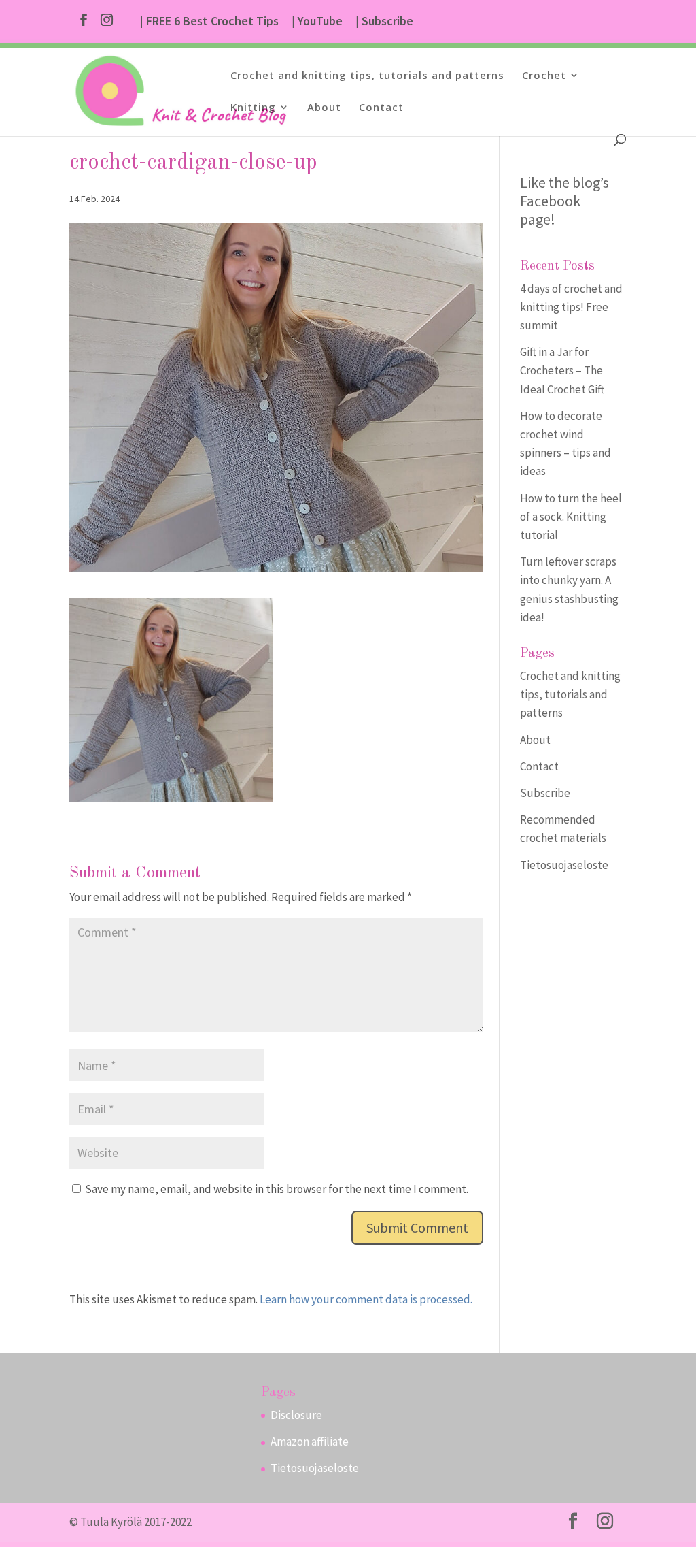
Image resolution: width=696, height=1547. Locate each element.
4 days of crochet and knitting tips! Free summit (571, 307)
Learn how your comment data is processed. (366, 1299)
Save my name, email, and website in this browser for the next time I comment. (276, 1189)
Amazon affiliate (310, 1441)
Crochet (544, 76)
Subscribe (545, 792)
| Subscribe (384, 22)
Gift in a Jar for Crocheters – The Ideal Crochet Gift (562, 370)
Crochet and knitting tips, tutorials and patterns (367, 76)
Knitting (253, 108)
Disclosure (296, 1414)
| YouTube (317, 22)
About (324, 108)
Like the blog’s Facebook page (564, 201)
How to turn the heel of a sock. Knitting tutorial (571, 516)
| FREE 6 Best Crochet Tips (209, 22)
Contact (381, 108)
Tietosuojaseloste (564, 865)
